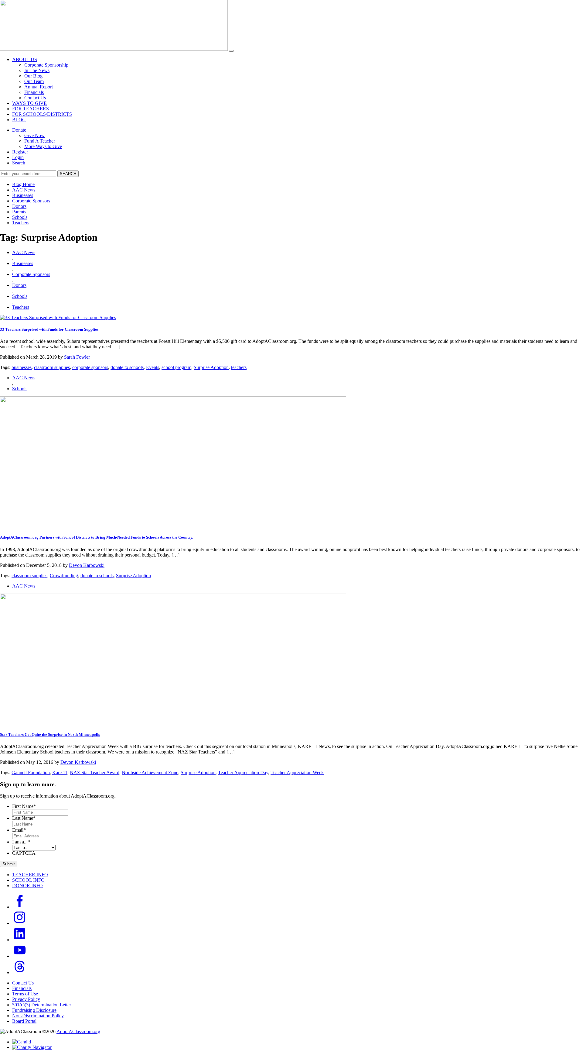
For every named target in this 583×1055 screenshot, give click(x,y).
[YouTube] (19, 956)
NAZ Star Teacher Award (94, 772)
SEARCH (68, 173)
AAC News (23, 189)
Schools (19, 217)
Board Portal (24, 1021)
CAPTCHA (24, 853)
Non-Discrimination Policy (38, 1015)
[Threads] (19, 972)
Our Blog (33, 75)
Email (19, 830)
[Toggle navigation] (231, 51)
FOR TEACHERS (30, 108)
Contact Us (35, 97)
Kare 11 (59, 772)
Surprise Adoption (211, 367)
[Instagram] (19, 923)
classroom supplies (52, 367)
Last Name (24, 818)
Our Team (34, 81)
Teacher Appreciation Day (243, 772)
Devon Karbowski (86, 565)
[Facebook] (19, 906)
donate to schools (127, 367)
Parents (19, 211)
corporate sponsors (90, 367)
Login (18, 157)
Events (152, 367)
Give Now (34, 135)
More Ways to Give (43, 146)
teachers (239, 367)
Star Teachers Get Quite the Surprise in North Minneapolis (50, 734)
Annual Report (38, 86)
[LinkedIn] (19, 939)
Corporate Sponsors (31, 200)
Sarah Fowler (77, 357)
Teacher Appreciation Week (297, 772)
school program (176, 367)
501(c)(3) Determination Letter (41, 1004)
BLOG (19, 119)
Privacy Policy (26, 999)
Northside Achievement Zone (150, 772)
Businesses (22, 195)
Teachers (20, 222)
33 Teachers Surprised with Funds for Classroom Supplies (49, 329)
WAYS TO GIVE (29, 103)
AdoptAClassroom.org (78, 1031)
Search (18, 162)
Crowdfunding (64, 575)
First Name (24, 806)
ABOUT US (24, 59)
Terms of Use (25, 993)
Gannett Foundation (31, 772)
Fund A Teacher (39, 140)
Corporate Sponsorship (46, 64)
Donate (19, 130)
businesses (22, 367)
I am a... (21, 841)
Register (20, 151)
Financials (34, 92)
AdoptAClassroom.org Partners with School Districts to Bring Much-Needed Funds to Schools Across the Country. (96, 537)
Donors (19, 206)
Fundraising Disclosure (34, 1010)
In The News (36, 70)
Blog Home (23, 184)
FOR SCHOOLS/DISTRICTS (42, 114)
